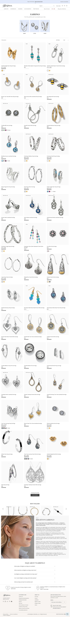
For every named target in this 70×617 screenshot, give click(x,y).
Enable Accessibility (64, 1)
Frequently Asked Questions (24, 598)
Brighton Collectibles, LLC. (34, 614)
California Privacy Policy (23, 606)
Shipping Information (23, 599)
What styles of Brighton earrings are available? (24, 566)
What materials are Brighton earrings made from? (25, 570)
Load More (35, 495)
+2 (53, 191)
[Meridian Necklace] (22, 510)
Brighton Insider (37, 601)
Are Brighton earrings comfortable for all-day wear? (25, 574)
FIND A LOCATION (44, 589)
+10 (8, 130)
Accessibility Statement (23, 610)
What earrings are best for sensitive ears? (23, 582)
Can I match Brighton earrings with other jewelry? (25, 578)
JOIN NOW (13, 588)
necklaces (58, 545)
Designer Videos (38, 603)
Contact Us (21, 596)
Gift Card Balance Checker (23, 605)
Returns (20, 601)
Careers (36, 598)
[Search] (54, 6)
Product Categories (6, 615)
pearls (37, 543)
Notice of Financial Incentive (24, 608)
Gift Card (20, 603)
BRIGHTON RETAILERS (60, 614)
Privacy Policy (5, 614)
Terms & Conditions (14, 614)
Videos (36, 605)
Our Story (36, 596)
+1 (8, 160)
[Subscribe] (64, 602)
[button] (6, 9)
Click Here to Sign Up (56, 608)
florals (57, 542)
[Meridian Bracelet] (46, 510)
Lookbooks (36, 599)
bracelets (38, 546)
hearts (53, 542)
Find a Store (58, 5)
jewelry (55, 546)
